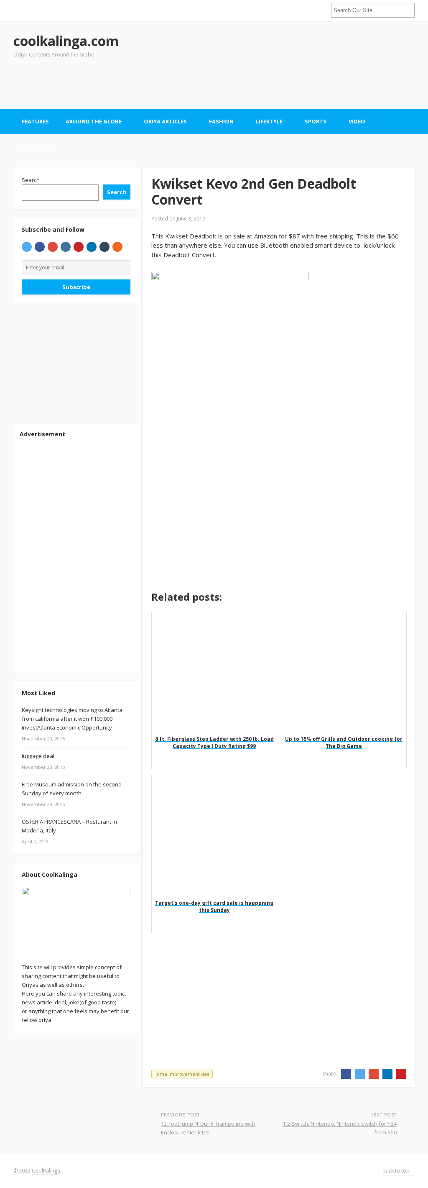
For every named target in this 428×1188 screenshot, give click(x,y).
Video (357, 121)
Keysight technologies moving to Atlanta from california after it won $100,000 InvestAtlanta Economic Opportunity (72, 718)
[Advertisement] (262, 83)
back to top (396, 1170)
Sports (315, 121)
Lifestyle (269, 121)
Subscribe (76, 287)
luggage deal (38, 756)
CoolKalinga (46, 1170)
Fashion (221, 121)
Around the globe (94, 121)
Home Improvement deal (182, 1074)
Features (35, 121)
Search (31, 180)
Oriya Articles (165, 121)
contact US (39, 146)
